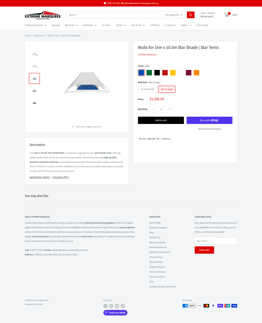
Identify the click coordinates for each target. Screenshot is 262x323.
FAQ (151, 281)
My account (207, 16)
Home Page (155, 222)
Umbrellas (88, 25)
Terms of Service (157, 271)
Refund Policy (156, 262)
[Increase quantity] (169, 109)
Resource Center (157, 242)
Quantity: (143, 109)
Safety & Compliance (159, 252)
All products (38, 35)
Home (27, 35)
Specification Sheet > (40, 177)
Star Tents (136, 25)
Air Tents (106, 25)
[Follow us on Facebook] (105, 306)
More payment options (209, 128)
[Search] (191, 15)
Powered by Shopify (34, 304)
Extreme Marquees (147, 54)
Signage (56, 25)
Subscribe (204, 250)
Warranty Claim (157, 276)
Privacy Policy (156, 257)
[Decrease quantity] (153, 109)
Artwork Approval (158, 247)
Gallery (184, 25)
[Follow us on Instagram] (111, 306)
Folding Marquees (34, 25)
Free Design (202, 25)
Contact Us (170, 25)
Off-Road (154, 25)
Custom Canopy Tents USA (162, 286)
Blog (151, 232)
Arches (119, 25)
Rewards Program (158, 227)
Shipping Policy (157, 267)
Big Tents (69, 25)
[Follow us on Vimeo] (123, 306)
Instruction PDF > (61, 177)
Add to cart (161, 120)
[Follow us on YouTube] (117, 306)
